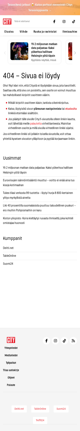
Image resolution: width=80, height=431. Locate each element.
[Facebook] (54, 21)
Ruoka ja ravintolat (45, 31)
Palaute (11, 385)
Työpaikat (11, 362)
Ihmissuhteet (71, 31)
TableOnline (9, 255)
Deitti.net (8, 248)
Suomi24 (8, 263)
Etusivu (9, 31)
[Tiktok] (73, 21)
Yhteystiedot (10, 348)
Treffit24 (40, 420)
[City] (11, 340)
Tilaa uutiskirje (11, 370)
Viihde (24, 31)
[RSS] (73, 340)
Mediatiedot (11, 355)
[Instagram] (64, 21)
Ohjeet (11, 377)
